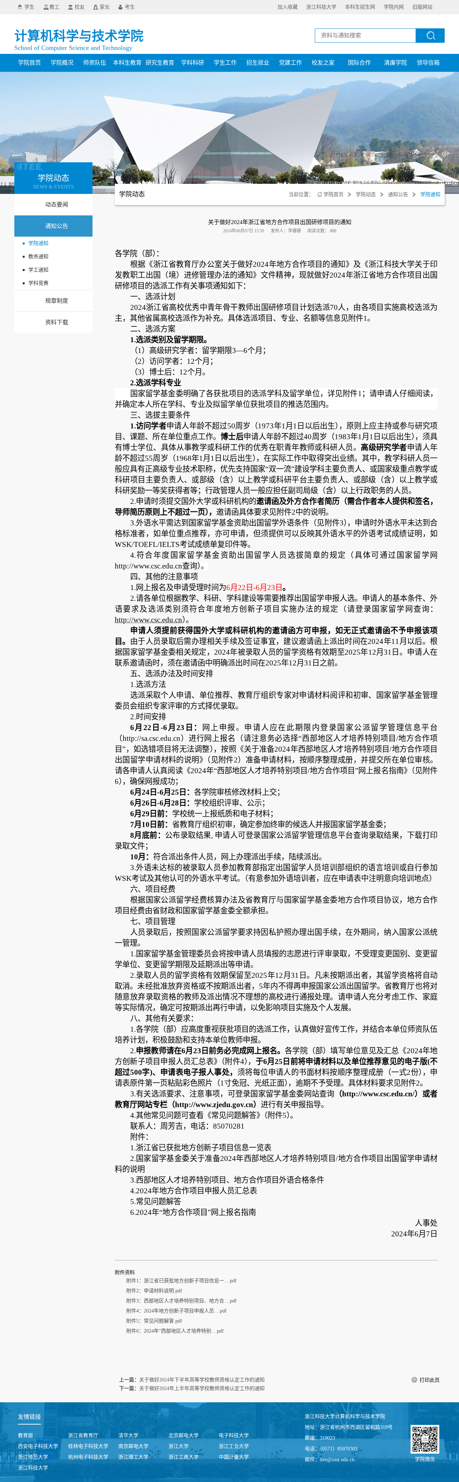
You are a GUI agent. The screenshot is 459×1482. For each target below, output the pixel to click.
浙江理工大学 (133, 1457)
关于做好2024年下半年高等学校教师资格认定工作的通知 (202, 1380)
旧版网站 (422, 7)
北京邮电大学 (184, 1435)
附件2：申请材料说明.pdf (154, 1290)
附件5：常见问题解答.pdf (154, 1321)
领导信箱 (428, 63)
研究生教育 (160, 63)
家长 (105, 7)
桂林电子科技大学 (88, 1446)
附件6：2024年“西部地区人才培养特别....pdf (175, 1331)
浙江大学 (179, 1446)
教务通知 (38, 256)
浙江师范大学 (33, 1457)
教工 (54, 7)
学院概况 (62, 63)
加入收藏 (288, 7)
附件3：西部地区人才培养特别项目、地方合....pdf (181, 1301)
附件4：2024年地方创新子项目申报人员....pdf (176, 1311)
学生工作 (225, 63)
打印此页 (430, 1380)
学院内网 (394, 7)
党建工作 (290, 63)
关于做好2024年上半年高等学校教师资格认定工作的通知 (202, 1388)
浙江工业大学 (234, 1446)
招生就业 (257, 63)
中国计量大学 (234, 1457)
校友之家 (323, 63)
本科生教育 (127, 63)
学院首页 (29, 63)
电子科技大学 (234, 1435)
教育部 (25, 1435)
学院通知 (38, 243)
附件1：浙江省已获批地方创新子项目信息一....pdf (181, 1280)
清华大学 (128, 1435)
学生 (29, 7)
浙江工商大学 (184, 1457)
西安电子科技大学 (38, 1446)
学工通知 (38, 270)
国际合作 (359, 63)
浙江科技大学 (321, 7)
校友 (80, 7)
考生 (130, 7)
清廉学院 (395, 63)
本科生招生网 (360, 7)
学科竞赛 (38, 283)
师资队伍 (94, 63)
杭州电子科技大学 (88, 1457)
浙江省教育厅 (83, 1435)
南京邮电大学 (133, 1446)
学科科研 (192, 63)
